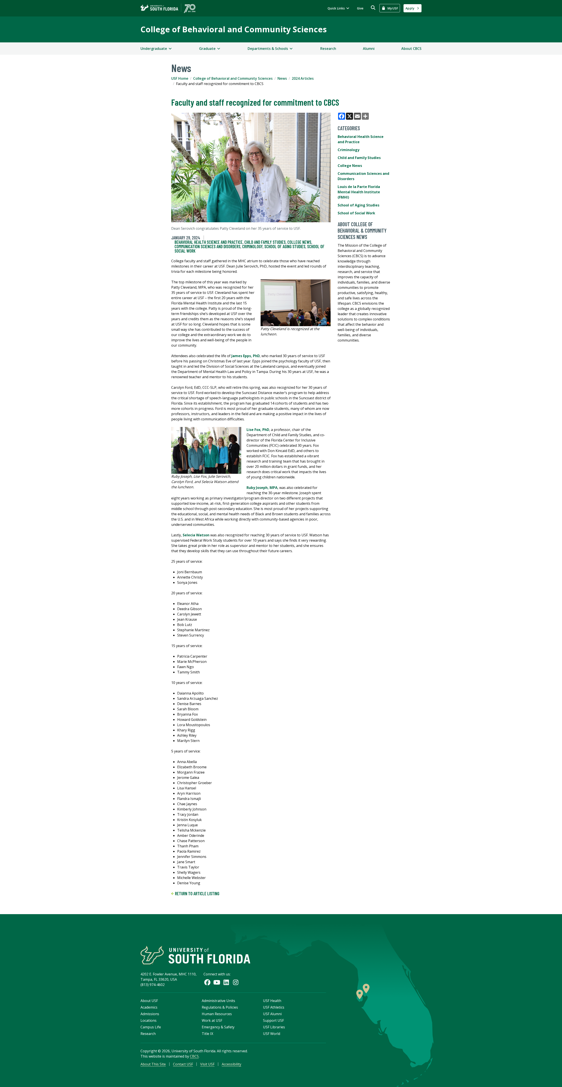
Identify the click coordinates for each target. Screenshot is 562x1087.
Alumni (369, 48)
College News (299, 242)
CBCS (194, 1056)
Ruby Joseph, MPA (262, 487)
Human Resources (217, 1013)
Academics (148, 1007)
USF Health (272, 1000)
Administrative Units (218, 1000)
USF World (271, 1033)
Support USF (273, 1020)
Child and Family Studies (265, 242)
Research (328, 48)
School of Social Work (356, 213)
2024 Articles (303, 78)
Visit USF (207, 1064)
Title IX (207, 1033)
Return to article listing (196, 893)
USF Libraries (274, 1027)
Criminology (252, 246)
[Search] (373, 7)
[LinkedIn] (226, 982)
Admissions (149, 1013)
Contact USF (183, 1064)
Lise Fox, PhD (258, 429)
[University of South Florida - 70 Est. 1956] (167, 8)
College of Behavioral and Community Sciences (233, 29)
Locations (148, 1020)
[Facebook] (207, 982)
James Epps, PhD (245, 355)
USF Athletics (273, 1007)
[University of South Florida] (195, 955)
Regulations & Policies (220, 1007)
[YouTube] (217, 982)
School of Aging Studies (284, 246)
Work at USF (212, 1020)
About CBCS (411, 48)
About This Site (153, 1064)
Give (360, 8)
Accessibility (231, 1064)
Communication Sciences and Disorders (207, 246)
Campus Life (150, 1027)
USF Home (179, 78)
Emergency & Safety (218, 1027)
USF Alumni (272, 1013)
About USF (149, 1000)
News (282, 78)
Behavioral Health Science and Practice (209, 242)
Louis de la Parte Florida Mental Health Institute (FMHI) (359, 192)
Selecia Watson (196, 535)
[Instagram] (236, 982)
